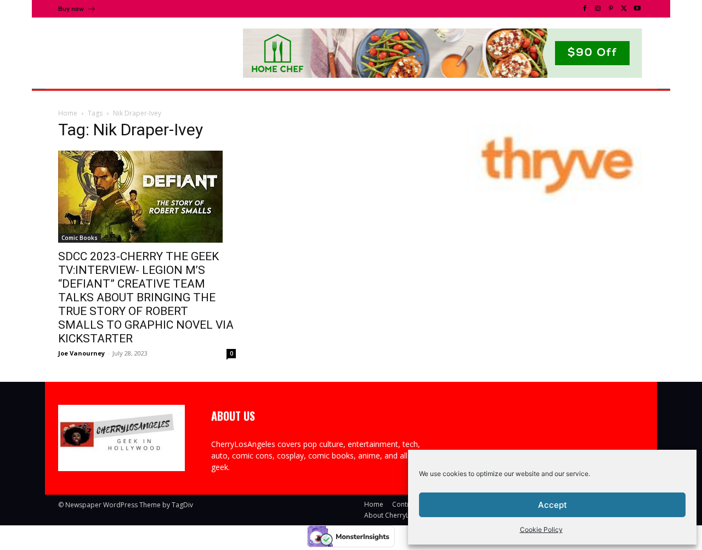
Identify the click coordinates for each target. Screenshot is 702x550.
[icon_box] (77, 10)
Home (67, 113)
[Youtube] (637, 8)
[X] (624, 8)
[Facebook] (584, 8)
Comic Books (79, 238)
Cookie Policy (541, 529)
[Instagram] (597, 8)
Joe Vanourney (81, 353)
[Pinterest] (611, 8)
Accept (552, 505)
